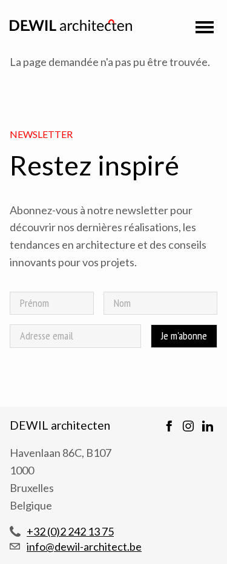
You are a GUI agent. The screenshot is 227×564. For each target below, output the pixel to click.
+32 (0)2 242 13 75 (70, 531)
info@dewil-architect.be (84, 546)
